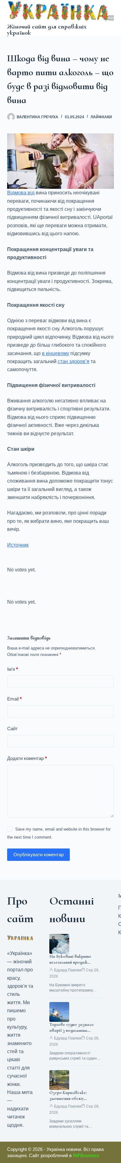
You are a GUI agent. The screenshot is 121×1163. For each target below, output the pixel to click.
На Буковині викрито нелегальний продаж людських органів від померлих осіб (70, 965)
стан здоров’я (73, 361)
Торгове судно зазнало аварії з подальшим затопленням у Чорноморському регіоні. (73, 1033)
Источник (18, 545)
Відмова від (20, 192)
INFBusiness (86, 1155)
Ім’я (12, 669)
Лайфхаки (101, 117)
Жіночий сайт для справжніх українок (47, 30)
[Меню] (111, 18)
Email (14, 698)
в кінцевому (55, 353)
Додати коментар (27, 758)
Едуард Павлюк (67, 970)
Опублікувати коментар (38, 854)
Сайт (12, 728)
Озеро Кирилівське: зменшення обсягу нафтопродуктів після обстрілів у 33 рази (71, 1101)
